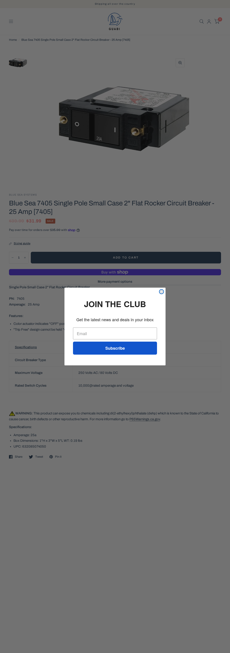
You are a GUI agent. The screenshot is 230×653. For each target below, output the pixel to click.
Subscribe (115, 348)
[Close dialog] (161, 291)
